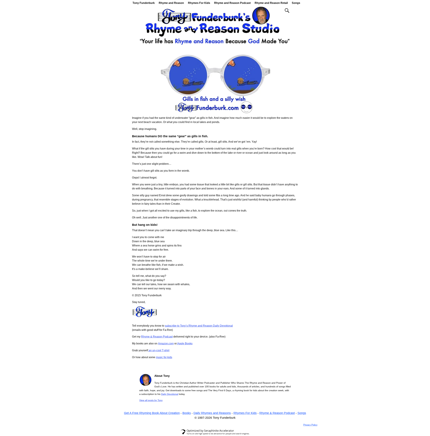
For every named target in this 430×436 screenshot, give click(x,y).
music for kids (164, 357)
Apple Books (184, 343)
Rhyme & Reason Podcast (157, 336)
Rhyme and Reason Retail (271, 3)
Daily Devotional (169, 394)
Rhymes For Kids (199, 3)
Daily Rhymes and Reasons (212, 413)
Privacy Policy (310, 425)
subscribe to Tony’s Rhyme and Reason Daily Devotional (199, 325)
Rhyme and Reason (171, 3)
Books (186, 413)
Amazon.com (166, 343)
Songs (296, 3)
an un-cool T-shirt (158, 350)
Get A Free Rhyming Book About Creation (152, 413)
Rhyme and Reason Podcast (232, 3)
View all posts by (151, 400)
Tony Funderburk (144, 3)
